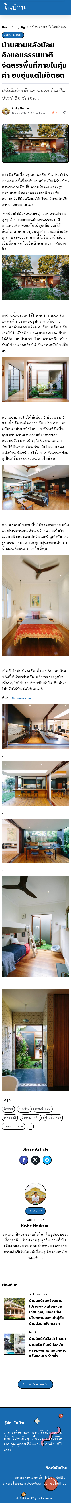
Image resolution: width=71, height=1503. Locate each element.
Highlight (21, 27)
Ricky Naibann (21, 108)
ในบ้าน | (17, 7)
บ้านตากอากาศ (13, 1126)
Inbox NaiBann (57, 1477)
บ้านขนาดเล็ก (30, 1117)
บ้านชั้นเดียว (53, 1117)
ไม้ (30, 1126)
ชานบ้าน (24, 1109)
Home (6, 27)
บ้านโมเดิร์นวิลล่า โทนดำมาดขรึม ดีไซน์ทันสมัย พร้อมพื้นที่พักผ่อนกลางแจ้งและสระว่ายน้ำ (47, 1347)
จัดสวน (8, 1109)
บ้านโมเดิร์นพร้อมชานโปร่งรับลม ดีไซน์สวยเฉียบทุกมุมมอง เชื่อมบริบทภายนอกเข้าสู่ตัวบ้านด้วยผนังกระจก (46, 1312)
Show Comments (35, 1384)
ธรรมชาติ (9, 1117)
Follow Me (35, 1211)
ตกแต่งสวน (43, 1109)
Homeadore (21, 698)
